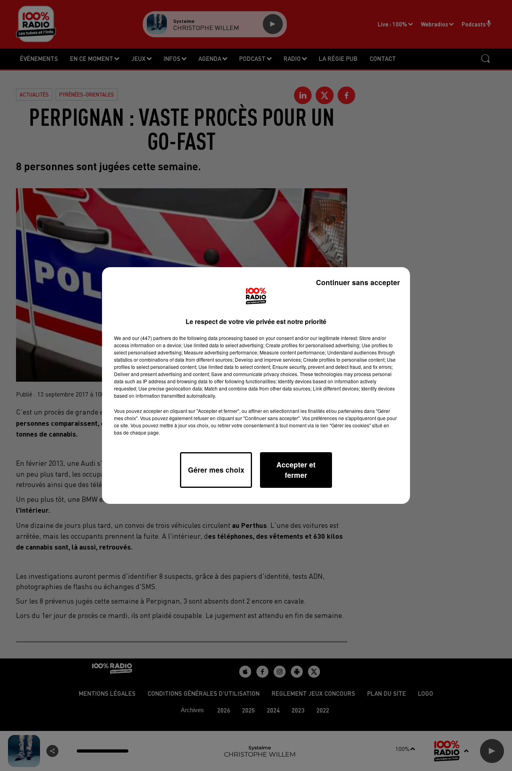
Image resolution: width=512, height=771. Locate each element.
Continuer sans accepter (358, 282)
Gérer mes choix (216, 470)
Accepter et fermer (296, 469)
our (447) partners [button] (151, 337)
